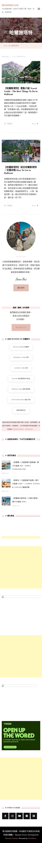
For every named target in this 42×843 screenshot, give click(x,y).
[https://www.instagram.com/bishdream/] (12, 816)
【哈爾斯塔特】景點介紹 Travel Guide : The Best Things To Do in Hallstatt (20, 91)
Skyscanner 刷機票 (21, 347)
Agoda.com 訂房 (21, 368)
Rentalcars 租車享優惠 (21, 389)
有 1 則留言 (8, 124)
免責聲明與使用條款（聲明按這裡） (22, 429)
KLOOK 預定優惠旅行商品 (21, 378)
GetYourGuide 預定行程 (21, 400)
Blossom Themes (11, 838)
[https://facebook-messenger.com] (26, 816)
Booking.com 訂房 (21, 357)
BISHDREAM (10, 5)
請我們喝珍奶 (21, 410)
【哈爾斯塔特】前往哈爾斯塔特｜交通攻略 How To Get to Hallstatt (20, 170)
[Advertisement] (21, 567)
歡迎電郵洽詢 (21, 327)
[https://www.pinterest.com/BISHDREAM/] (34, 816)
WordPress (32, 838)
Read (34, 124)
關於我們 (21, 288)
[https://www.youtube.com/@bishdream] (19, 816)
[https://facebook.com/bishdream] (5, 816)
